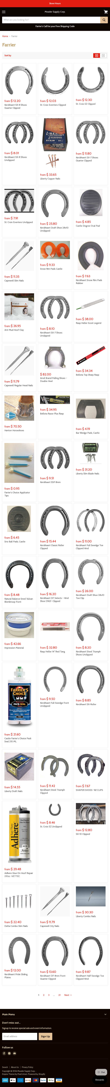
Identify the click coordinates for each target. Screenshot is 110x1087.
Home (5, 36)
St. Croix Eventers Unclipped (18, 222)
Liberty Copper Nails (50, 178)
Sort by (7, 55)
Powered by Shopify (36, 1074)
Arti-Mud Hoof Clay (14, 330)
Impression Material (14, 647)
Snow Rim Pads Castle (51, 268)
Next (67, 995)
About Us (15, 1067)
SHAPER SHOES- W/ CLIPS (89, 790)
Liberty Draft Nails (13, 791)
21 (59, 995)
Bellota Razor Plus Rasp (52, 413)
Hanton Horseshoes (14, 430)
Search (5, 1067)
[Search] (104, 20)
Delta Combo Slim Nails (16, 926)
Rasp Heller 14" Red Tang (52, 651)
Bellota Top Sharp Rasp (87, 374)
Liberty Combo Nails (86, 916)
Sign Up (45, 1036)
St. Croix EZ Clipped (85, 104)
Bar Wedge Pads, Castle (88, 432)
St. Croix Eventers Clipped (53, 105)
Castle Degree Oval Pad (88, 225)
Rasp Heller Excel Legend (88, 323)
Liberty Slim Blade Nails (87, 473)
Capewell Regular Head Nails (18, 385)
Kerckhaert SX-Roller (86, 704)
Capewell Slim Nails (14, 280)
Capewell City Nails (49, 926)
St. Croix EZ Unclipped (51, 826)
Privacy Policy (27, 1067)
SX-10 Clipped (83, 834)
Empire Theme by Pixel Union (14, 1074)
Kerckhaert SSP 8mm (50, 482)
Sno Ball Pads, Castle (14, 541)
